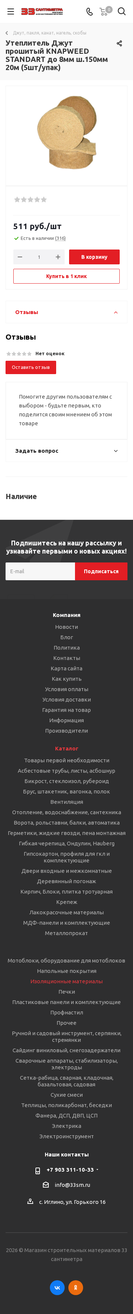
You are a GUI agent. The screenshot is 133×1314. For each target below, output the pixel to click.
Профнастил (66, 1012)
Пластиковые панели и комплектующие (66, 1002)
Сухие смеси (67, 1095)
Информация (66, 720)
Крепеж (66, 902)
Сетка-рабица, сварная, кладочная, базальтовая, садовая (66, 1080)
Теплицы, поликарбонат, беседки (66, 1105)
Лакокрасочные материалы (66, 912)
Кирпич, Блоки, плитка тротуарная (66, 891)
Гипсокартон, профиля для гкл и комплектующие (67, 857)
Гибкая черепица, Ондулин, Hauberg (67, 843)
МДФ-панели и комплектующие (66, 923)
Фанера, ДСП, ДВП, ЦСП (66, 1115)
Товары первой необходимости (66, 760)
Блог (66, 637)
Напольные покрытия (66, 971)
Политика (67, 647)
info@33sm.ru (72, 1185)
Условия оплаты (66, 689)
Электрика (66, 1126)
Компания (67, 615)
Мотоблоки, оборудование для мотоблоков (66, 960)
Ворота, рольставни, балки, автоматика (67, 822)
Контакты (66, 658)
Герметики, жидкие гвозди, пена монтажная (67, 833)
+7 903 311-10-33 (70, 1169)
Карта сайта (66, 668)
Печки (66, 991)
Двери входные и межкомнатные (66, 871)
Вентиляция (66, 802)
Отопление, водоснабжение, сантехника (66, 812)
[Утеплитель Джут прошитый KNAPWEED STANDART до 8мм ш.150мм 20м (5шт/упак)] (66, 132)
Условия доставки (66, 699)
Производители (66, 730)
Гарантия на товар (66, 710)
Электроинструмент (67, 1136)
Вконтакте (57, 1287)
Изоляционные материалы (66, 981)
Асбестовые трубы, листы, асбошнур (66, 770)
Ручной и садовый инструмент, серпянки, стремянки (67, 1036)
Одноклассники (75, 1287)
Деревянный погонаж (66, 881)
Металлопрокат (66, 933)
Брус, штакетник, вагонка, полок (66, 791)
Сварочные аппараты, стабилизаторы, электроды (67, 1063)
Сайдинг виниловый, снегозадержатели (66, 1050)
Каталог (66, 748)
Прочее (66, 1023)
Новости (66, 627)
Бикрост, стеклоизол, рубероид (66, 781)
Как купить (67, 679)
